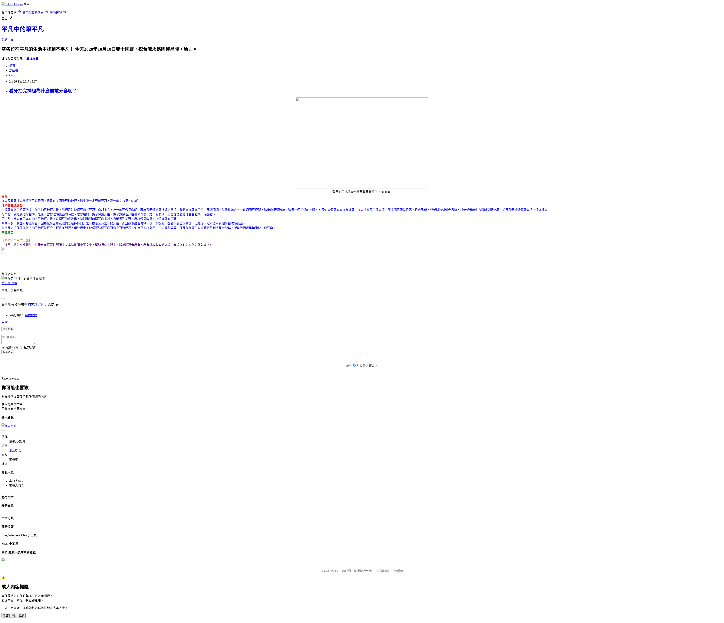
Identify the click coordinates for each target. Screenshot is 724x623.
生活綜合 (32, 58)
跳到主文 (8, 39)
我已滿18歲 (9, 615)
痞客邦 (32, 304)
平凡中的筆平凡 (23, 29)
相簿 (12, 65)
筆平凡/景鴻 (9, 283)
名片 (12, 75)
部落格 (13, 70)
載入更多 (8, 329)
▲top (5, 321)
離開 (21, 615)
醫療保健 (31, 315)
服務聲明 (398, 570)
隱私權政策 (383, 570)
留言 (41, 304)
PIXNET (334, 570)
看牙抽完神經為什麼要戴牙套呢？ (43, 90)
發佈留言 (8, 352)
